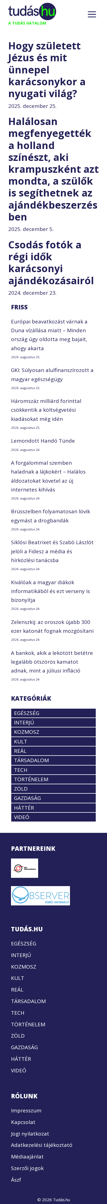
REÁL (20, 750)
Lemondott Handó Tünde (43, 440)
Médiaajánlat (27, 1156)
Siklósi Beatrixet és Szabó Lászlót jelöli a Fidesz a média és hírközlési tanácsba (52, 551)
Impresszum (26, 1110)
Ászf (16, 1179)
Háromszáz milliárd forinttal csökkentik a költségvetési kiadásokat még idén (46, 409)
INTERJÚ (24, 722)
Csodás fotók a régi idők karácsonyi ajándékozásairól (51, 262)
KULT (20, 741)
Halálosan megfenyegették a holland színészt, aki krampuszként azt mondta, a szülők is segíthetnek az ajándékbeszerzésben (53, 169)
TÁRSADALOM (31, 760)
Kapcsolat (23, 1122)
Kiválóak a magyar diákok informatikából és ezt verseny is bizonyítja (50, 591)
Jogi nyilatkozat (30, 1133)
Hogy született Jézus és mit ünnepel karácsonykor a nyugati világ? (47, 69)
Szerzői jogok (27, 1168)
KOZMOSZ (26, 731)
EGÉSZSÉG (26, 713)
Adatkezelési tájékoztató (41, 1145)
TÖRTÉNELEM (31, 779)
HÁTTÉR (24, 807)
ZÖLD (21, 788)
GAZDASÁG (27, 798)
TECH (20, 770)
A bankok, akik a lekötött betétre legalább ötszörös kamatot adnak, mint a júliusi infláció (52, 661)
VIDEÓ (21, 817)
